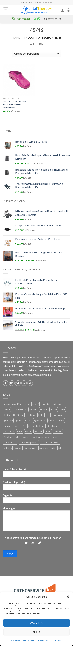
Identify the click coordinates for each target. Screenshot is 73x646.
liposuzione (9, 431)
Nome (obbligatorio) (14, 469)
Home (16, 37)
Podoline (8, 437)
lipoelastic (52, 426)
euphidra (31, 415)
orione (28, 431)
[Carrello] (68, 10)
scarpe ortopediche (29, 442)
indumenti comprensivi (14, 426)
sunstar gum (30, 448)
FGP (40, 415)
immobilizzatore (56, 420)
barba (26, 404)
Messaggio (9, 508)
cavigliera (56, 404)
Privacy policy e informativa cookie (22, 640)
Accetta (36, 622)
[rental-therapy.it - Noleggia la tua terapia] (36, 10)
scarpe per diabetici (50, 442)
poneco (26, 437)
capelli (35, 404)
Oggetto (8, 495)
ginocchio (8, 420)
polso (17, 437)
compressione (19, 409)
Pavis (48, 431)
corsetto (33, 409)
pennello (58, 431)
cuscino (43, 409)
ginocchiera (56, 415)
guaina (19, 420)
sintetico (8, 448)
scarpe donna (10, 442)
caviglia (45, 404)
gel (46, 415)
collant (7, 409)
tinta (53, 448)
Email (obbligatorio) (14, 482)
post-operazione (41, 437)
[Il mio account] (62, 10)
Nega (36, 631)
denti (62, 409)
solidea (18, 448)
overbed (38, 431)
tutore (61, 448)
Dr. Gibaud (18, 415)
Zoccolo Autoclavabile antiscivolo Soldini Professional (14, 104)
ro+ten (55, 437)
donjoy (7, 415)
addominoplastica (12, 404)
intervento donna (36, 426)
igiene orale (39, 420)
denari (53, 409)
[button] (68, 596)
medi (19, 431)
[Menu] (5, 10)
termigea (43, 448)
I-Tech (28, 420)
